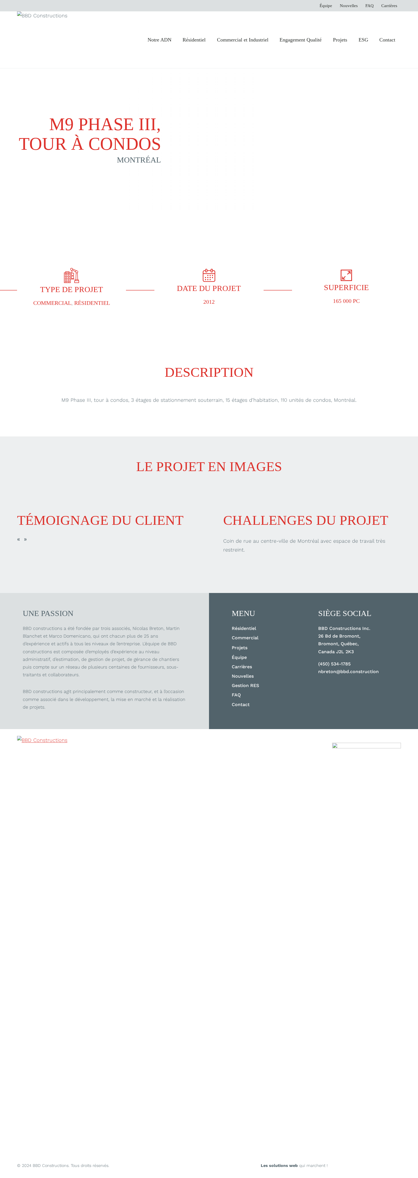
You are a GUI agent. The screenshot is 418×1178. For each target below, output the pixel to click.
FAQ (369, 6)
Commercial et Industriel (242, 40)
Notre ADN (159, 40)
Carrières (389, 6)
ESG (363, 40)
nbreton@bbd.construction (348, 671)
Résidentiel (194, 40)
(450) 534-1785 (334, 664)
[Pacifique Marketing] (366, 956)
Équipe (326, 6)
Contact (387, 40)
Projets (340, 40)
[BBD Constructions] (45, 949)
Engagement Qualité (301, 40)
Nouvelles (349, 6)
